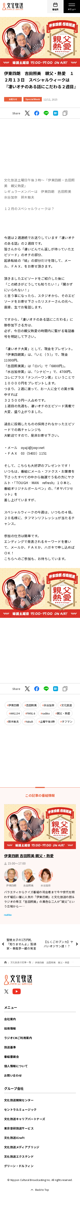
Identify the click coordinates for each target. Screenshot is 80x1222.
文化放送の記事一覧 (20, 962)
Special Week (32, 99)
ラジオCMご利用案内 (18, 1038)
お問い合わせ (13, 1075)
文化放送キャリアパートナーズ (24, 1119)
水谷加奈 (49, 705)
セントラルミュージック (20, 1109)
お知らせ (13, 99)
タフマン (67, 721)
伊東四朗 (13, 705)
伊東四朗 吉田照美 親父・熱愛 (29, 855)
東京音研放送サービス (19, 1128)
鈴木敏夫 (13, 721)
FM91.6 (31, 713)
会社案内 (10, 1019)
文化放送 (66, 705)
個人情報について (16, 1066)
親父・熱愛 (63, 713)
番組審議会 (11, 1057)
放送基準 (10, 1047)
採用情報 (10, 1028)
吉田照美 (31, 705)
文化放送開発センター (19, 1100)
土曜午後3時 (47, 721)
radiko (46, 713)
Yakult (29, 721)
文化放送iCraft (14, 1138)
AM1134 (15, 713)
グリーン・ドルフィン (18, 1166)
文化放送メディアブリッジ (21, 1147)
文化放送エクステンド (19, 1156)
